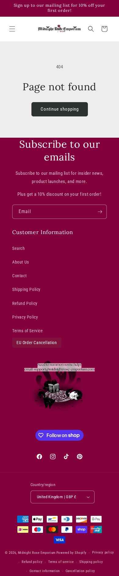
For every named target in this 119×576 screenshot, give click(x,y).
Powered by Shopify (71, 553)
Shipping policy (91, 562)
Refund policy (32, 562)
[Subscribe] (99, 212)
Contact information (45, 571)
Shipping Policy (26, 289)
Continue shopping (60, 109)
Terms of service (61, 562)
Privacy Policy (25, 317)
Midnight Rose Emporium (37, 553)
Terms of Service (27, 330)
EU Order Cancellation (36, 342)
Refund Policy (25, 303)
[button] (12, 29)
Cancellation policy (80, 571)
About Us (20, 262)
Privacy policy (103, 552)
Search (18, 248)
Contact (19, 275)
